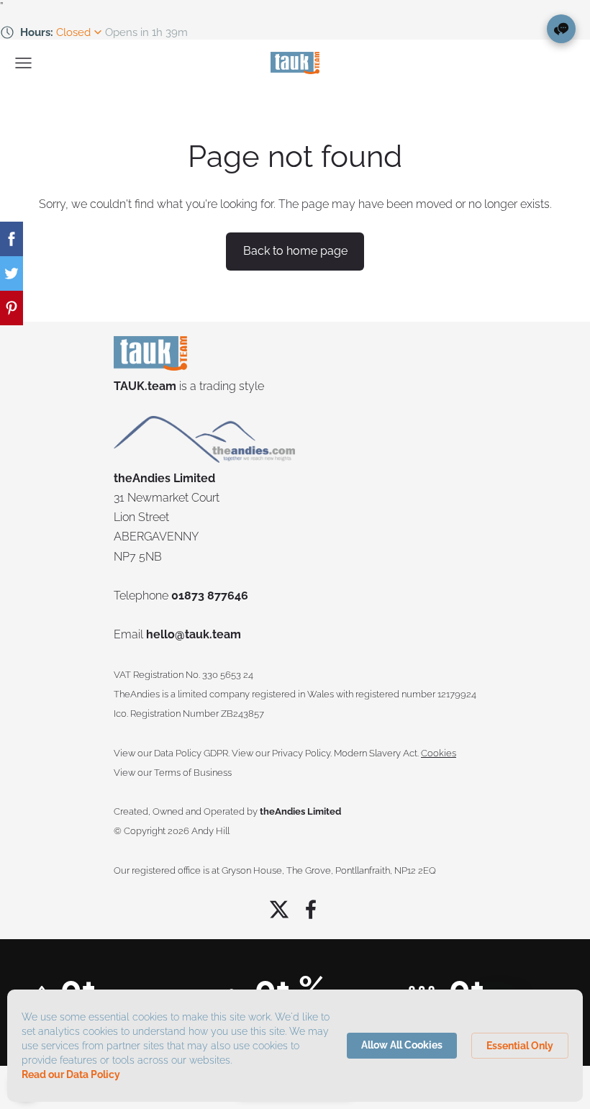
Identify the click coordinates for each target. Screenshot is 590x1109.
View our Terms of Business (173, 772)
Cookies (438, 753)
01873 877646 (209, 595)
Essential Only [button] (519, 1045)
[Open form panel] (561, 28)
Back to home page (295, 251)
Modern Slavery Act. (376, 753)
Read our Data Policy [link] (71, 1074)
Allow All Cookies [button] (401, 1045)
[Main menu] (23, 63)
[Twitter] (279, 909)
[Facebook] (310, 909)
